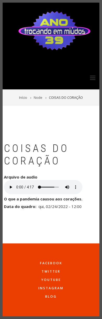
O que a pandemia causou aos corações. (43, 198)
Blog (51, 296)
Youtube (51, 280)
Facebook (51, 263)
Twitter (51, 271)
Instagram (51, 288)
